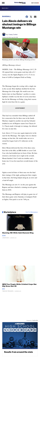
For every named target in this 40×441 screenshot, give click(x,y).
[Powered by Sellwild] (35, 320)
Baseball (6, 16)
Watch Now (34, 2)
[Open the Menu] (3, 2)
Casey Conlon (13, 34)
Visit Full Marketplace (32, 212)
